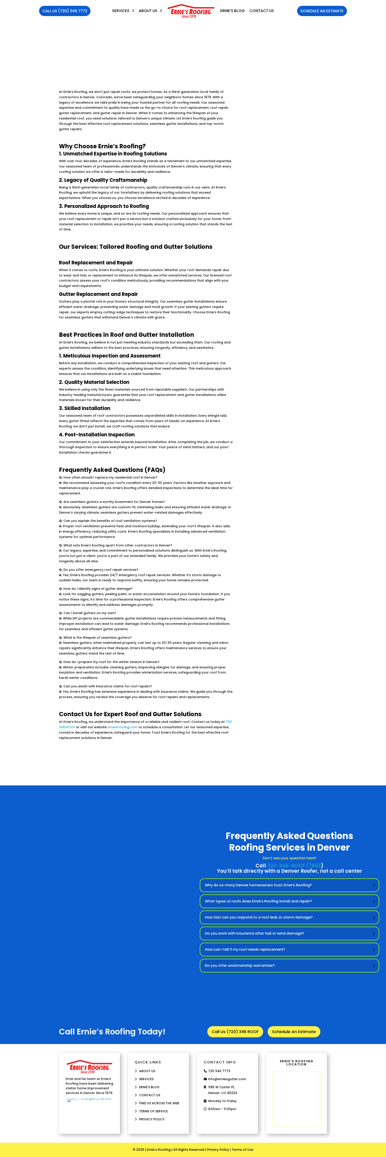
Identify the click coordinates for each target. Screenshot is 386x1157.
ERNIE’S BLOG (232, 10)
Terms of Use (242, 1149)
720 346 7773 (219, 1071)
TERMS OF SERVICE (153, 1111)
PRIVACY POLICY (151, 1119)
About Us (148, 10)
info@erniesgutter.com (227, 1079)
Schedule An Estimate (322, 11)
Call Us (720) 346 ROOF (235, 1031)
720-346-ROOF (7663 (294, 865)
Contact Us (262, 10)
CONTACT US (149, 1095)
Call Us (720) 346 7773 (64, 11)
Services (120, 10)
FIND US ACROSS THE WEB (159, 1103)
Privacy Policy (218, 1149)
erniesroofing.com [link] (123, 727)
